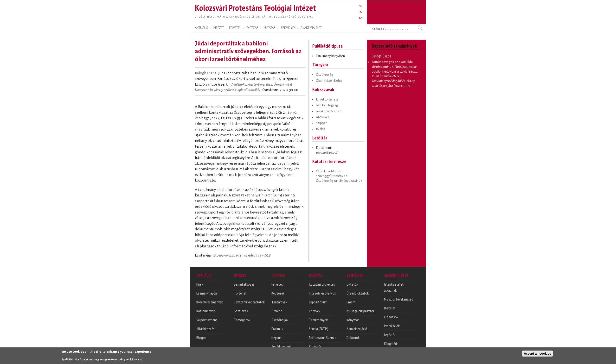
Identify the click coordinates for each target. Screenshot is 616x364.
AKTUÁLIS (201, 28)
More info (136, 359)
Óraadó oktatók (357, 293)
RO (361, 18)
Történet (240, 293)
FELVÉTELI (235, 28)
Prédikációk (392, 325)
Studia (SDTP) (318, 328)
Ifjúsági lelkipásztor (360, 310)
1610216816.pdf (327, 152)
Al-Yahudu (323, 117)
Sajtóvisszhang (207, 319)
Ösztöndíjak (279, 319)
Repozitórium (318, 302)
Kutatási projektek (322, 284)
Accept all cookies (537, 353)
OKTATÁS (252, 28)
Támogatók (242, 319)
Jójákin (320, 129)
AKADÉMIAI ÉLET (311, 28)
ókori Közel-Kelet (328, 111)
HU (361, 5)
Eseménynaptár (207, 293)
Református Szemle (322, 337)
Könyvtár (315, 346)
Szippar (321, 123)
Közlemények (205, 310)
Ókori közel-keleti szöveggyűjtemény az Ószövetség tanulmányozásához (339, 175)
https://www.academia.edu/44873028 (241, 255)
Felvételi (277, 284)
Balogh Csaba (206, 73)
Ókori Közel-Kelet (329, 80)
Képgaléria (391, 343)
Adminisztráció (356, 328)
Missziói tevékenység (398, 299)
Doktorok (352, 337)
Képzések (277, 293)
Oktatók (352, 284)
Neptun (276, 337)
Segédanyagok (281, 346)
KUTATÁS (269, 28)
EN (360, 12)
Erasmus (277, 328)
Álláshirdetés (205, 328)
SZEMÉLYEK (288, 28)
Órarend (276, 310)
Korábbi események (209, 302)
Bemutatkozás (244, 284)
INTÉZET (218, 28)
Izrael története (327, 99)
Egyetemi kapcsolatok (249, 302)
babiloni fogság (327, 105)
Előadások (391, 316)
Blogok (201, 337)
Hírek (199, 284)
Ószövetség (324, 74)
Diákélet (390, 308)
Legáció (389, 334)
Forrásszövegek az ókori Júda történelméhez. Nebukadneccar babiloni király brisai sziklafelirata (394, 66)
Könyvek (314, 310)
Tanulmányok (318, 319)
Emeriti (351, 302)
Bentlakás (241, 310)
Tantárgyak (279, 302)
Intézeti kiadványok (322, 293)
